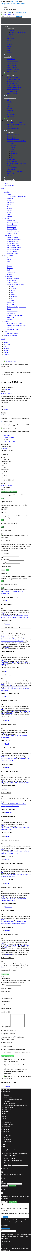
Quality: (6, 554)
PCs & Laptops (10, 98)
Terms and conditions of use (13, 1099)
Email (3, 1005)
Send (7, 570)
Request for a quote (10, 336)
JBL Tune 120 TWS (6, 793)
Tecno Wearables (13, 86)
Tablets (7, 57)
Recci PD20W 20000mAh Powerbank (12, 863)
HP (8, 100)
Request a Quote (9, 180)
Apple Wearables (12, 77)
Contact (3, 2)
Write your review (6, 393)
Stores (6, 1113)
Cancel (3, 570)
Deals (6, 331)
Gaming (8, 120)
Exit (2, 1217)
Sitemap (6, 1111)
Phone (3, 995)
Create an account (10, 9)
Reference (4, 387)
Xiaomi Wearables (13, 90)
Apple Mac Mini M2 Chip (8, 651)
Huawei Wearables (13, 81)
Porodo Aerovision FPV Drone (9, 934)
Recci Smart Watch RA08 (8, 724)
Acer (8, 104)
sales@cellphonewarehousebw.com (13, 4)
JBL (12, 155)
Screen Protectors (13, 139)
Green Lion (10, 174)
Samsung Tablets (12, 61)
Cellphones (9, 28)
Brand (3, 389)
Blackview (10, 38)
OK (2, 498)
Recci (12, 157)
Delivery (6, 1095)
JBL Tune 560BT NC (6, 604)
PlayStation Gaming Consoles (16, 124)
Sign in (6, 7)
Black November (12, 333)
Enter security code (7, 1037)
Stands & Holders (12, 161)
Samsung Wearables (14, 79)
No (2, 509)
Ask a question (4, 974)
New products (8, 1124)
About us (7, 1101)
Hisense (9, 53)
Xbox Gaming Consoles (14, 122)
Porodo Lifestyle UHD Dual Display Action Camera (16, 628)
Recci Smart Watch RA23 (8, 748)
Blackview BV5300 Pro (7, 958)
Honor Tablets (11, 65)
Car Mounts (11, 170)
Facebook (7, 1086)
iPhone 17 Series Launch (18, 32)
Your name (4, 560)
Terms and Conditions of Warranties (15, 1105)
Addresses (7, 1141)
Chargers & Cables (13, 135)
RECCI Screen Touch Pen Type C (10, 771)
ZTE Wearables (12, 92)
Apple (10, 30)
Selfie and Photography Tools (16, 163)
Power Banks (11, 159)
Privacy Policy (8, 1107)
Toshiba (9, 102)
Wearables (9, 75)
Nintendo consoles (13, 129)
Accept (5, 1217)
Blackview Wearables (14, 88)
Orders (6, 1137)
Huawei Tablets (12, 63)
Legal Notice (8, 1097)
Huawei (9, 45)
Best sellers (7, 1126)
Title (2, 557)
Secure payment (9, 1103)
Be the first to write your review (8, 491)
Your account (5, 1130)
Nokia (9, 36)
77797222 (14, 2)
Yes (5, 509)
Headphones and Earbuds (16, 141)
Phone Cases (11, 137)
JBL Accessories (12, 168)
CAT (8, 51)
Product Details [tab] (9, 437)
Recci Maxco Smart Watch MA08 (10, 840)
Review (3, 563)
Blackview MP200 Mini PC (8, 816)
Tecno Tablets (12, 67)
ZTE (8, 42)
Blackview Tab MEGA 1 (7, 911)
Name (3, 985)
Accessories (9, 133)
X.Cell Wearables (12, 94)
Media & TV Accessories (15, 172)
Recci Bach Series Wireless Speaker (11, 887)
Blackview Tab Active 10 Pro (9, 700)
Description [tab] (7, 435)
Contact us (7, 1109)
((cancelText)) (4, 1185)
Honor (9, 49)
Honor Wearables (13, 83)
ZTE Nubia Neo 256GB (7, 675)
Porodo (9, 176)
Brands (3, 339)
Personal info (8, 1135)
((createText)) (12, 1185)
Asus (8, 106)
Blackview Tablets (13, 69)
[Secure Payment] (10, 361)
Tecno (9, 40)
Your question (5, 1027)
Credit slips (7, 1139)
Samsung (10, 34)
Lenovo (9, 108)
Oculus (9, 127)
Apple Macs (11, 114)
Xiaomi (9, 47)
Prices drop (7, 1122)
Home (3, 189)
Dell (8, 112)
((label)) (3, 1184)
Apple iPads (11, 59)
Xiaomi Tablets (12, 71)
